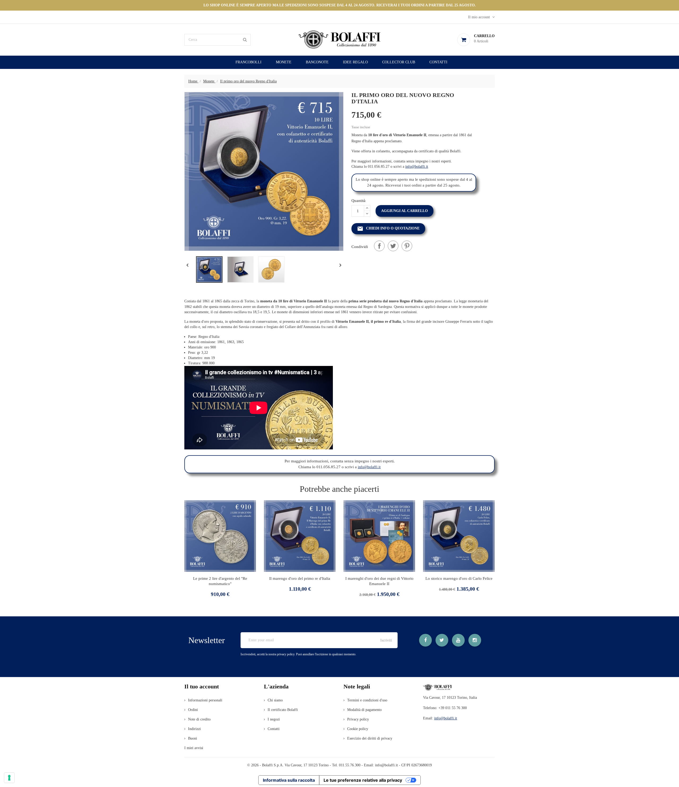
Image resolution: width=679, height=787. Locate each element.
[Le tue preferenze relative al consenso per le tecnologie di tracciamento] (9, 778)
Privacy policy (358, 719)
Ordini (193, 710)
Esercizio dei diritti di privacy (369, 738)
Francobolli (249, 62)
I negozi (274, 719)
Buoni (192, 738)
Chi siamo (275, 700)
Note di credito (199, 719)
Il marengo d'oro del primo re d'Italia (299, 578)
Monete (283, 62)
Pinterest (407, 246)
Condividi (379, 246)
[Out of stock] (198, 558)
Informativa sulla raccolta (289, 780)
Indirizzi (194, 729)
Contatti (438, 62)
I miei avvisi (193, 748)
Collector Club (398, 62)
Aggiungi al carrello (404, 211)
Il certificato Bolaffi (283, 710)
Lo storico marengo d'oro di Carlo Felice (459, 578)
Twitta (393, 246)
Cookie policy (357, 729)
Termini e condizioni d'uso (367, 700)
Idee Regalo (355, 62)
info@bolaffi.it (416, 167)
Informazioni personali (205, 700)
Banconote (317, 62)
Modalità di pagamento (364, 710)
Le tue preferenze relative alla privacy (363, 780)
